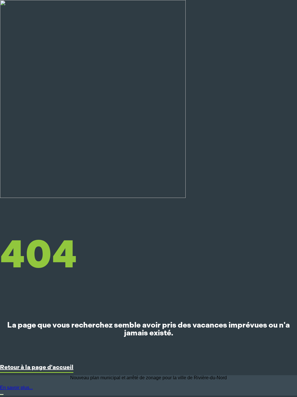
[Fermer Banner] (1, 394)
